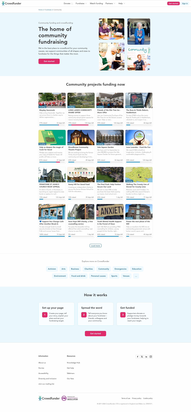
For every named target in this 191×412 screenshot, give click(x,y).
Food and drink (78, 276)
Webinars (70, 373)
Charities (89, 269)
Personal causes (98, 276)
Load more (95, 246)
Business (75, 269)
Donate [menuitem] (67, 3)
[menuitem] (81, 3)
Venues (126, 276)
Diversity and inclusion (47, 379)
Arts (63, 269)
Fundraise (48, 10)
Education (136, 269)
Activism (52, 269)
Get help (70, 368)
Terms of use (125, 398)
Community (103, 269)
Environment (60, 276)
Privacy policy (136, 398)
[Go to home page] (11, 3)
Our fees (70, 379)
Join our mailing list (46, 384)
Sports (114, 276)
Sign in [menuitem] (185, 3)
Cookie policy (148, 398)
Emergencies (120, 269)
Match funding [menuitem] (96, 3)
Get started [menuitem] (173, 3)
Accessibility (43, 373)
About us (42, 363)
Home (40, 10)
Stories (41, 368)
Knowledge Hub (73, 363)
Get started (49, 61)
